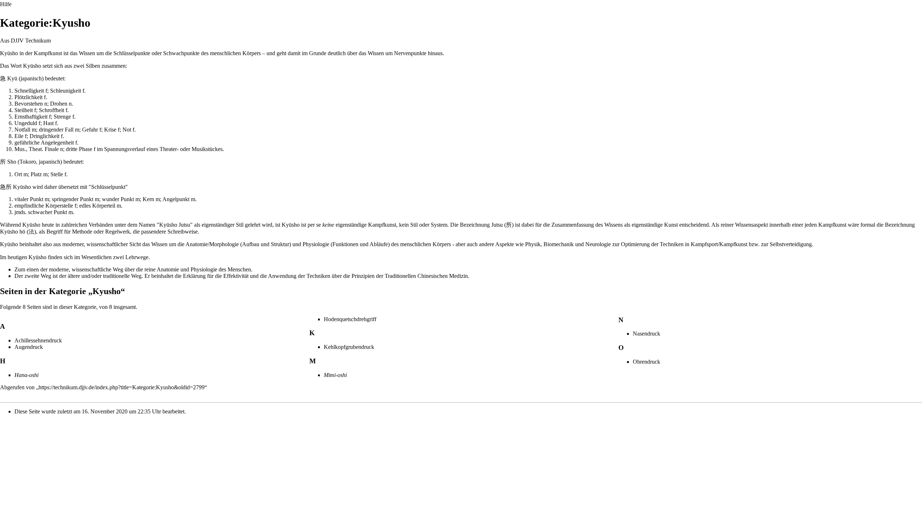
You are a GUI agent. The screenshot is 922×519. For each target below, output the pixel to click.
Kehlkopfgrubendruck (349, 347)
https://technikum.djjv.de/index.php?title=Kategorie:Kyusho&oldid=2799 (122, 387)
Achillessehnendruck (38, 340)
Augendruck (28, 347)
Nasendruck (646, 334)
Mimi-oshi (335, 375)
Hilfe (6, 4)
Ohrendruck (646, 362)
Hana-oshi (26, 375)
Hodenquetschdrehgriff (350, 319)
